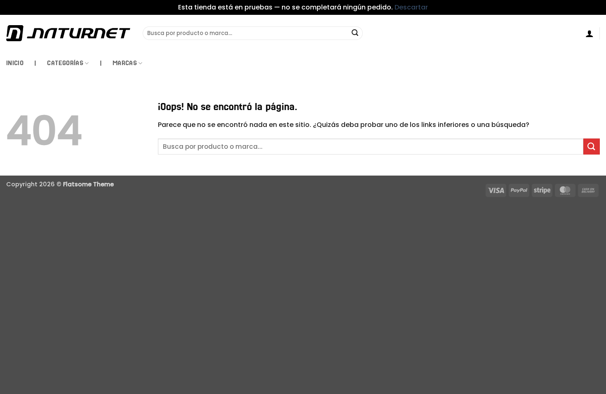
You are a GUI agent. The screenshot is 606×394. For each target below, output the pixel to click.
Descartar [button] (411, 7)
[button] (589, 33)
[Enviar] (355, 33)
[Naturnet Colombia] (68, 33)
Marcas (125, 62)
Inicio (14, 62)
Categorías (65, 62)
